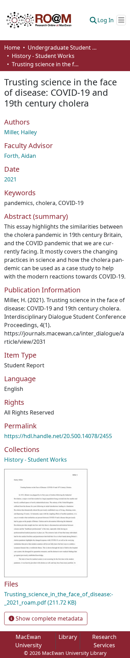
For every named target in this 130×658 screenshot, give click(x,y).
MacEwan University (28, 641)
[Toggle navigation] (121, 20)
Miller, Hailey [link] (20, 132)
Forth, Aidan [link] (20, 156)
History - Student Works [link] (43, 56)
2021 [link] (10, 179)
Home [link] (12, 47)
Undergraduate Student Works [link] (62, 47)
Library (68, 637)
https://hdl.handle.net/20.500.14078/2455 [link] (58, 436)
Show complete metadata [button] (48, 618)
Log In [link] (105, 20)
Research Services (104, 641)
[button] (38, 20)
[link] (65, 598)
